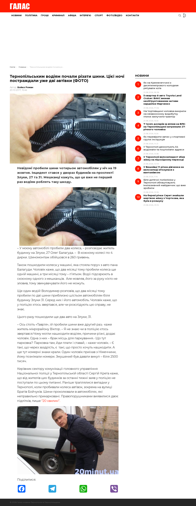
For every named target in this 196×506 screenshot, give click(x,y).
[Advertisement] (98, 43)
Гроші (45, 15)
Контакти (132, 15)
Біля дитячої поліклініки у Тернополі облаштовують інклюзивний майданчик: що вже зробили (164, 183)
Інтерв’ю (85, 15)
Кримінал (58, 15)
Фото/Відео (114, 15)
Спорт (99, 15)
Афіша (72, 15)
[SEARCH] (180, 15)
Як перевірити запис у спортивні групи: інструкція (164, 138)
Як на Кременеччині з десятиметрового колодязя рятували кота (161, 85)
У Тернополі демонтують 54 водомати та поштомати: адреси (163, 148)
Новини (16, 15)
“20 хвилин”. (50, 401)
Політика (31, 15)
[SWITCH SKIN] (184, 15)
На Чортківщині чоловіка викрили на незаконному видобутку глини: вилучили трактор (164, 114)
